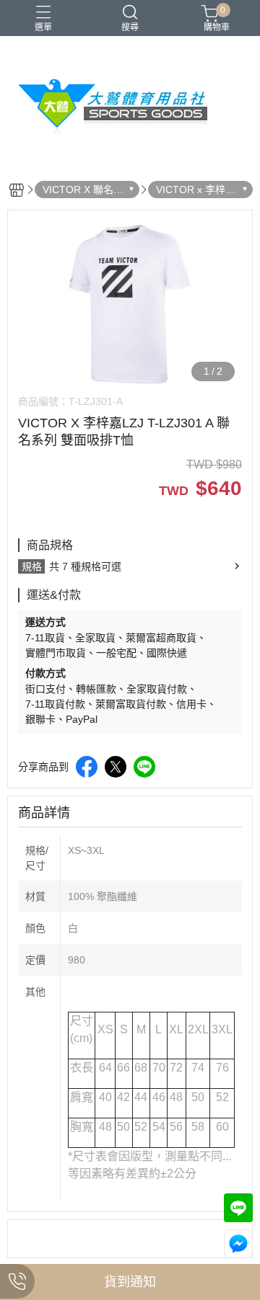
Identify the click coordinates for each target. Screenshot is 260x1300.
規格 (32, 566)
